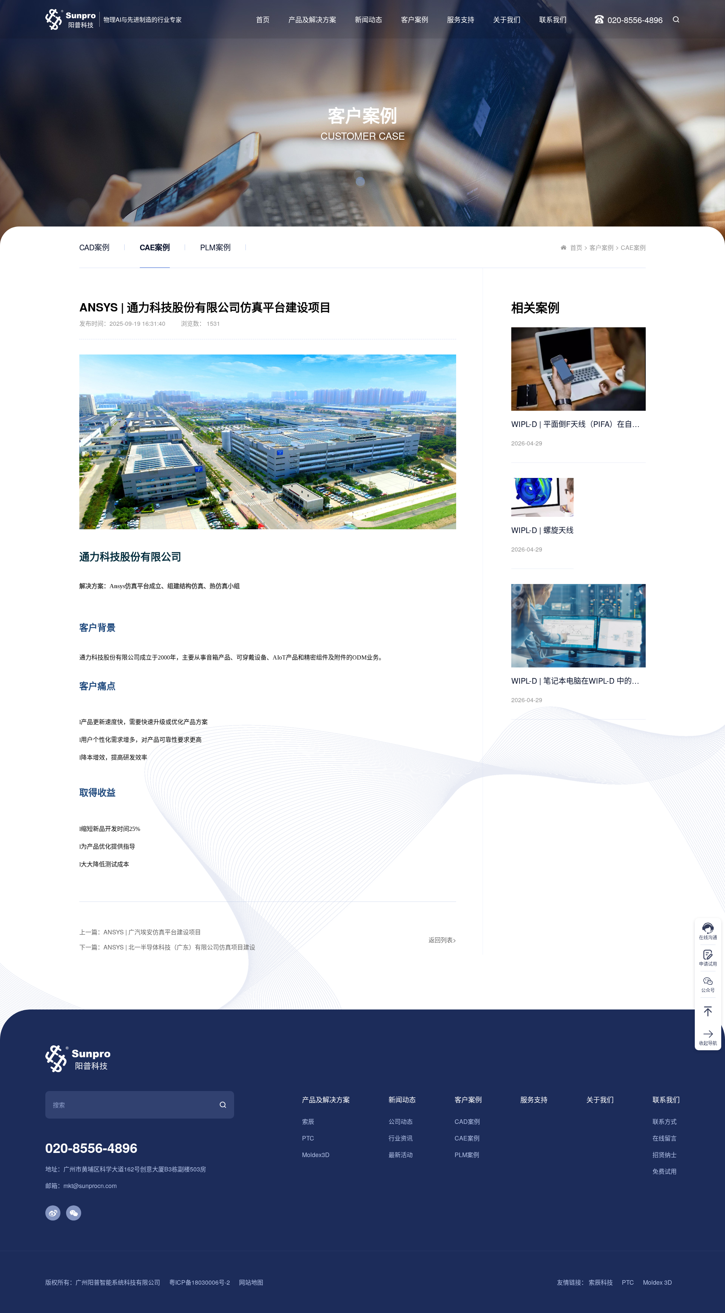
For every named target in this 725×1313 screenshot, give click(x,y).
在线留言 (664, 1138)
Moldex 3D (657, 1282)
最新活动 (401, 1154)
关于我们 (506, 19)
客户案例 (414, 19)
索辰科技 (601, 1282)
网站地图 (251, 1282)
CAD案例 (94, 247)
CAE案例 (155, 247)
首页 (263, 19)
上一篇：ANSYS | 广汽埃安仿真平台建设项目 (140, 932)
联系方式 (664, 1121)
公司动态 (401, 1121)
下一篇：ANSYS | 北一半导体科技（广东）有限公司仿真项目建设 (167, 947)
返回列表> (442, 939)
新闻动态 (368, 19)
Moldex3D (316, 1154)
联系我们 (552, 19)
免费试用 (664, 1171)
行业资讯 (401, 1138)
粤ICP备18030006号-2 (199, 1282)
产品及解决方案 (312, 19)
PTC (308, 1138)
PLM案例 (215, 247)
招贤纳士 (664, 1154)
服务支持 (460, 19)
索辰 (308, 1121)
